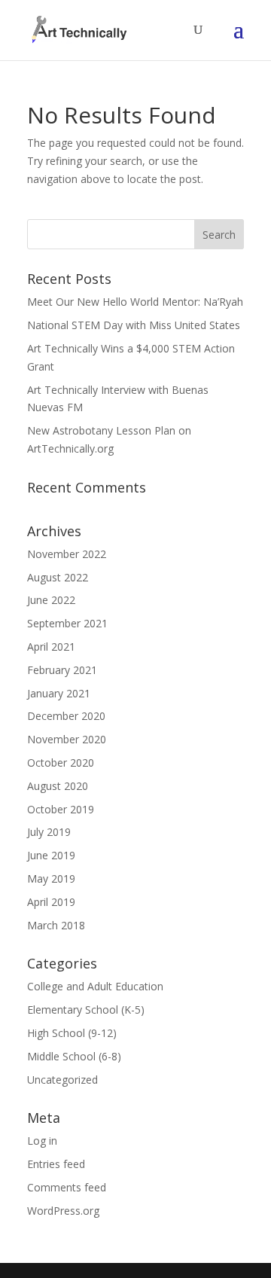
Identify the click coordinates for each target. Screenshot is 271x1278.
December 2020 (66, 716)
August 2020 (57, 786)
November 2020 (66, 739)
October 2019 (60, 809)
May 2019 (51, 878)
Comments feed (66, 1187)
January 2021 (58, 693)
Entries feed (56, 1164)
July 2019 (49, 832)
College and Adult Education (95, 986)
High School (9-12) (72, 1033)
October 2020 (60, 762)
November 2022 (66, 554)
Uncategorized (62, 1079)
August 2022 (57, 577)
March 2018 (56, 925)
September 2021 (67, 623)
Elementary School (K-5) (86, 1009)
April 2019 (51, 902)
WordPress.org (63, 1210)
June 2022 (51, 600)
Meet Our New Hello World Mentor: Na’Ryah (135, 301)
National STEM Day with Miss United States (133, 325)
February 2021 (62, 670)
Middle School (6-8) (74, 1056)
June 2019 (51, 855)
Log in (42, 1140)
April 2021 (51, 646)
